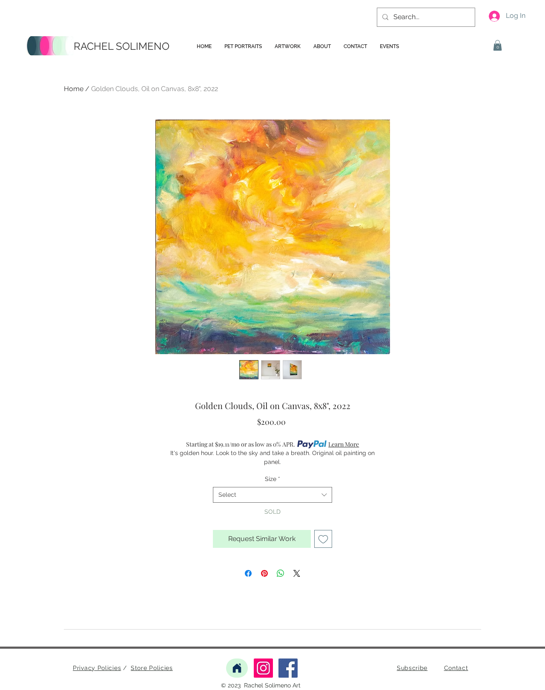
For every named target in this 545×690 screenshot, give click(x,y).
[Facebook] (288, 668)
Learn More (343, 444)
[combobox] (272, 495)
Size (272, 478)
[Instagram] (263, 668)
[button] (497, 45)
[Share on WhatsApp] (280, 573)
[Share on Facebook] (248, 573)
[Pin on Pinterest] (264, 573)
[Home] (237, 668)
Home (73, 89)
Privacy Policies (97, 667)
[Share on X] (297, 573)
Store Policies (152, 667)
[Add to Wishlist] (323, 539)
